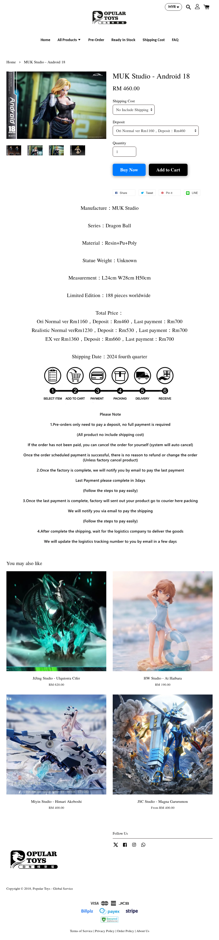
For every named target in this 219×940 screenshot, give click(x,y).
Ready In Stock (123, 40)
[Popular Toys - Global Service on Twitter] (116, 846)
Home (45, 40)
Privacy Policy (105, 931)
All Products (68, 40)
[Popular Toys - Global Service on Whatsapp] (143, 846)
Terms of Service (81, 931)
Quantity (119, 142)
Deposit (119, 121)
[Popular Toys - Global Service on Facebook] (125, 846)
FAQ (175, 40)
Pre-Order (96, 40)
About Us (142, 931)
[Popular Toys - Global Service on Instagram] (134, 846)
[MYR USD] (173, 7)
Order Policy (125, 931)
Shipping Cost (154, 40)
